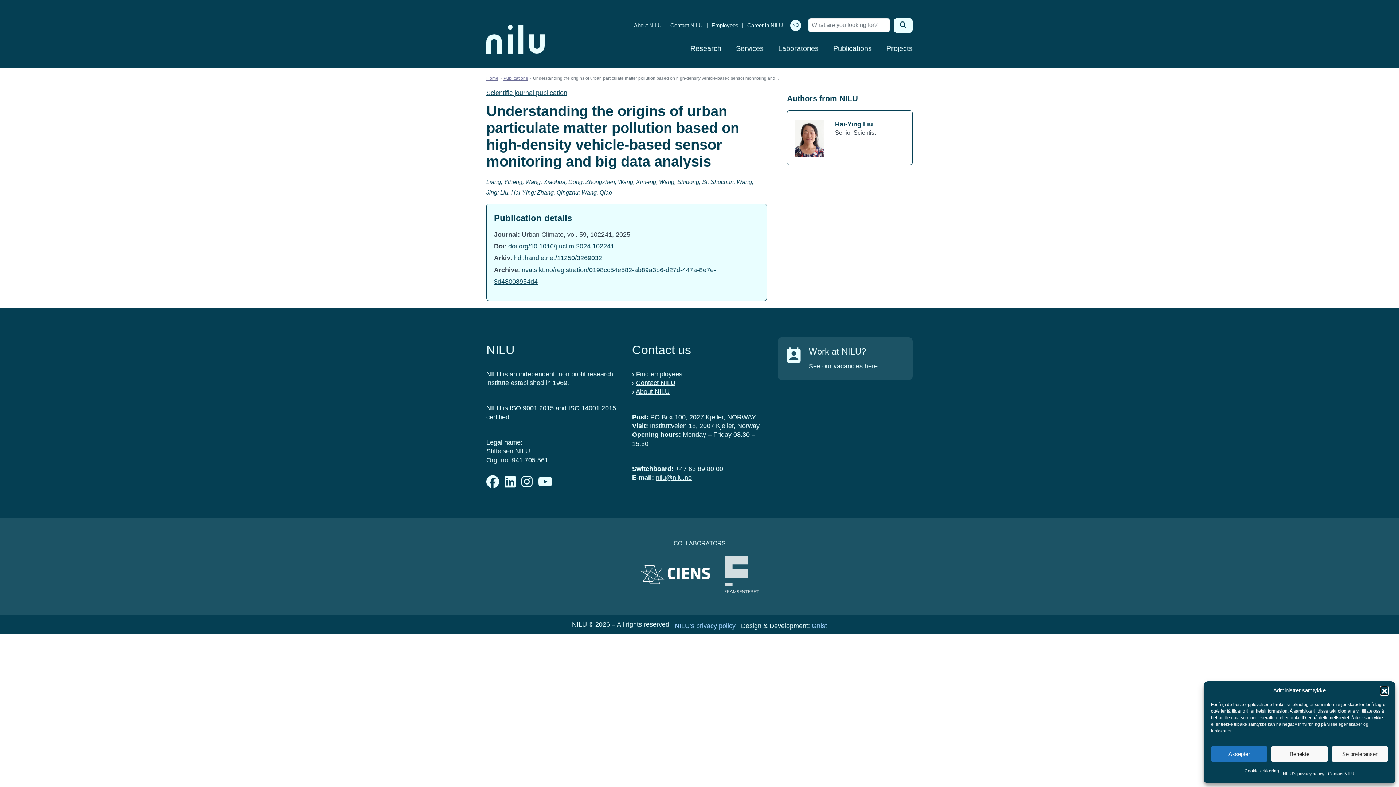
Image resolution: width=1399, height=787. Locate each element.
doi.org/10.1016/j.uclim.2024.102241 (561, 246)
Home (492, 78)
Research (705, 48)
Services (750, 48)
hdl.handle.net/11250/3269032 (558, 258)
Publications (852, 48)
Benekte (1299, 754)
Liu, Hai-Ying (517, 192)
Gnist (819, 626)
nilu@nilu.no (674, 477)
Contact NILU (1341, 773)
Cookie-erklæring (1262, 771)
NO (795, 25)
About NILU (648, 25)
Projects (899, 48)
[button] (1384, 690)
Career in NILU (765, 25)
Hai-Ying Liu (854, 124)
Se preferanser (1360, 754)
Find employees (659, 374)
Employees (725, 25)
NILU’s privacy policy (1303, 773)
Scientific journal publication (526, 93)
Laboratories (798, 48)
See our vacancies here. (844, 366)
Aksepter (1239, 754)
